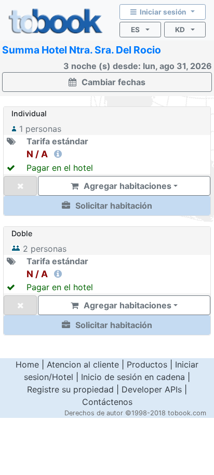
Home (27, 364)
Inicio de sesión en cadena (133, 377)
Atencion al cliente (83, 364)
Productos (147, 364)
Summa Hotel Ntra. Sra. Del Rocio (81, 50)
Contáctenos (107, 402)
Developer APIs (152, 389)
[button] (107, 205)
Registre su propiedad (70, 389)
